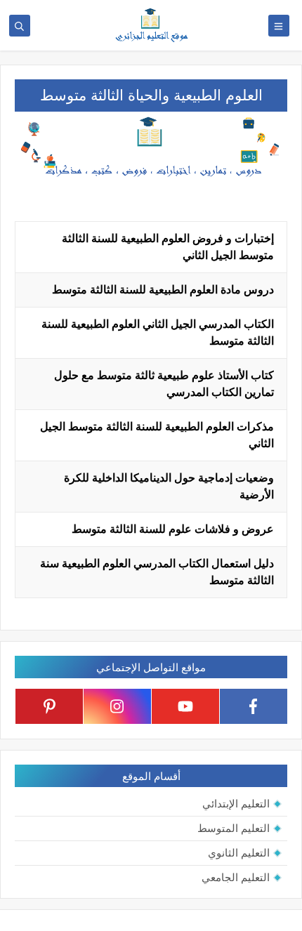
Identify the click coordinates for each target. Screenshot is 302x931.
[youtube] (185, 706)
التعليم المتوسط (233, 828)
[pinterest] (49, 706)
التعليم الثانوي (239, 853)
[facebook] (253, 706)
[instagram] (117, 706)
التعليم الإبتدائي (236, 804)
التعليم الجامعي (236, 877)
